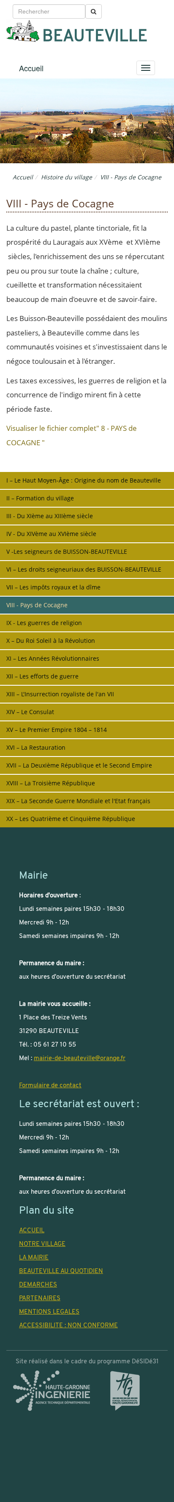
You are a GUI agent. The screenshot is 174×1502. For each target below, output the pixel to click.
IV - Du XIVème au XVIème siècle (51, 534)
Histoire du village (66, 177)
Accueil (31, 67)
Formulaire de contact (50, 1085)
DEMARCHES (38, 1284)
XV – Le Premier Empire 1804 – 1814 (56, 730)
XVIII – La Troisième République (50, 783)
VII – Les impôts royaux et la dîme (53, 587)
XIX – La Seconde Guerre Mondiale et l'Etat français (78, 801)
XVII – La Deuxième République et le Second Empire (79, 765)
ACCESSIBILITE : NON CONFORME (68, 1325)
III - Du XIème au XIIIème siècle (49, 516)
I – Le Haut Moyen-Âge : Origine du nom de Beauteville (83, 480)
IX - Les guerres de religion (44, 623)
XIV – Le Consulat (30, 712)
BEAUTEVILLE (94, 37)
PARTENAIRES (39, 1298)
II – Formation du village (40, 498)
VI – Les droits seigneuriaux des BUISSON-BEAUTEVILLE (83, 569)
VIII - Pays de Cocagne (37, 605)
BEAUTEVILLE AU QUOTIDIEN (61, 1271)
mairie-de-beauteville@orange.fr (79, 1058)
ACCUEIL (31, 1230)
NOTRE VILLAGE (42, 1244)
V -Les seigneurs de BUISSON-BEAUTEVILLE (66, 551)
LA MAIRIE (34, 1257)
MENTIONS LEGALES (49, 1312)
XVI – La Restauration (35, 747)
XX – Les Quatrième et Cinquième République (70, 819)
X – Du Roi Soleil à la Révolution (50, 641)
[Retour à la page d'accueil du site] (23, 30)
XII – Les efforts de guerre (42, 676)
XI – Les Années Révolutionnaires (52, 658)
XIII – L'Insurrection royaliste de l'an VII (60, 694)
